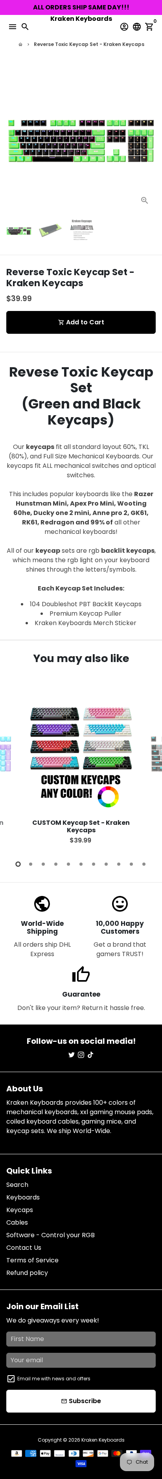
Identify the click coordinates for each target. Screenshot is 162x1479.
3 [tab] (43, 864)
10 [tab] (131, 864)
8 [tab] (106, 864)
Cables (17, 1222)
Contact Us (23, 1247)
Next (148, 136)
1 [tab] (18, 864)
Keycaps (19, 1209)
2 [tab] (31, 864)
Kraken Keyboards (103, 1440)
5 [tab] (68, 864)
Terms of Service (32, 1260)
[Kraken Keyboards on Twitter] (71, 1055)
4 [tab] (56, 864)
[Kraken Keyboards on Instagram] (81, 1055)
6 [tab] (81, 864)
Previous (13, 768)
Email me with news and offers (53, 1378)
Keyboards (23, 1197)
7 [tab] (93, 864)
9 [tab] (119, 864)
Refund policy (27, 1272)
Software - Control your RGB (50, 1235)
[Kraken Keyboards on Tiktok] (90, 1055)
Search (17, 1184)
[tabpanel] (81, 769)
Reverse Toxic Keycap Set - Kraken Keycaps (89, 44)
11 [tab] (144, 864)
